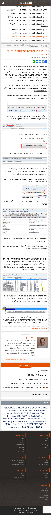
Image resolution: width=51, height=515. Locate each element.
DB (20, 411)
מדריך (13, 421)
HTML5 (10, 413)
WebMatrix (23, 419)
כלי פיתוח (20, 457)
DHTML (25, 411)
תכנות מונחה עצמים (18, 480)
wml (42, 419)
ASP (9, 408)
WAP (42, 416)
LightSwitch (45, 493)
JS (25, 413)
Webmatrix (21, 462)
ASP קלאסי (21, 451)
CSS (8, 410)
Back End (20, 435)
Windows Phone (34, 419)
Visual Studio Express (18, 464)
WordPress (45, 473)
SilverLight (11, 416)
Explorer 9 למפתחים (18, 460)
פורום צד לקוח (36, 424)
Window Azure (44, 490)
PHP (29, 413)
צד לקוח (32, 427)
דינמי (41, 422)
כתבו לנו (16, 510)
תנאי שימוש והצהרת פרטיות (28, 510)
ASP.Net (16, 408)
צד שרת (25, 427)
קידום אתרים (13, 427)
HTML (42, 410)
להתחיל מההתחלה (18, 477)
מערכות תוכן (43, 470)
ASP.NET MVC (26, 408)
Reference (35, 413)
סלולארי (6, 422)
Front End (44, 435)
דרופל (37, 422)
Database (14, 411)
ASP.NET (21, 442)
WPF (46, 419)
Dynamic (36, 411)
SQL (19, 416)
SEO (42, 413)
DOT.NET (44, 485)
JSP (23, 449)
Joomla (46, 477)
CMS (37, 408)
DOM (30, 411)
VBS (23, 416)
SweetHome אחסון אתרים (25, 512)
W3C (38, 416)
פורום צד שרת (15, 424)
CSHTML (43, 408)
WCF (46, 499)
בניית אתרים (12, 419)
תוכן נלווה (20, 470)
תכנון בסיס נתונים (43, 464)
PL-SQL (46, 462)
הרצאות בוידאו (29, 422)
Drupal (46, 475)
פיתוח (39, 427)
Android (22, 475)
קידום (20, 427)
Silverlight (45, 495)
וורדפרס (20, 422)
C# (33, 408)
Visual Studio (31, 416)
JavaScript (18, 413)
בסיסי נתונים (43, 457)
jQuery (46, 447)
